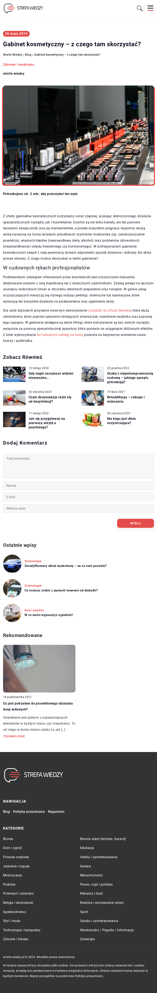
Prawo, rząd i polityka (96, 884)
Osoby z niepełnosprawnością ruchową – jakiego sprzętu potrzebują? (130, 378)
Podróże (9, 884)
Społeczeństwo (14, 912)
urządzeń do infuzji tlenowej (109, 310)
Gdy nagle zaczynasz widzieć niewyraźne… (51, 376)
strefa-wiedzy (13, 73)
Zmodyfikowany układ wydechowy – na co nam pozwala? (66, 566)
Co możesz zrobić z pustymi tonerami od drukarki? (61, 590)
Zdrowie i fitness (15, 939)
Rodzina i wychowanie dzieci (102, 903)
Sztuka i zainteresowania (99, 921)
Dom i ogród (12, 848)
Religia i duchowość (18, 903)
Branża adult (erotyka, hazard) (103, 839)
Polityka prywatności (29, 812)
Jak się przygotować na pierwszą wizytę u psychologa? (47, 423)
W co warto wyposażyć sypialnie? (49, 615)
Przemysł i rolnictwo (18, 893)
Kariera (85, 866)
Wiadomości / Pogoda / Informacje (107, 930)
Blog (6, 812)
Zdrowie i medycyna (18, 64)
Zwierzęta (87, 939)
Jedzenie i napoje (16, 866)
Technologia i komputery (21, 930)
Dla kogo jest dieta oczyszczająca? (121, 421)
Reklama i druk (91, 893)
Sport (84, 912)
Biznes (8, 839)
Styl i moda (11, 921)
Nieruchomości (91, 875)
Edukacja (87, 848)
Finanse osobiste (16, 857)
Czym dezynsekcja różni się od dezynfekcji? (50, 399)
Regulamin (56, 812)
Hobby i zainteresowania (99, 857)
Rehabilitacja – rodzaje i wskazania (126, 399)
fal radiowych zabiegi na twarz (60, 335)
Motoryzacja (12, 875)
